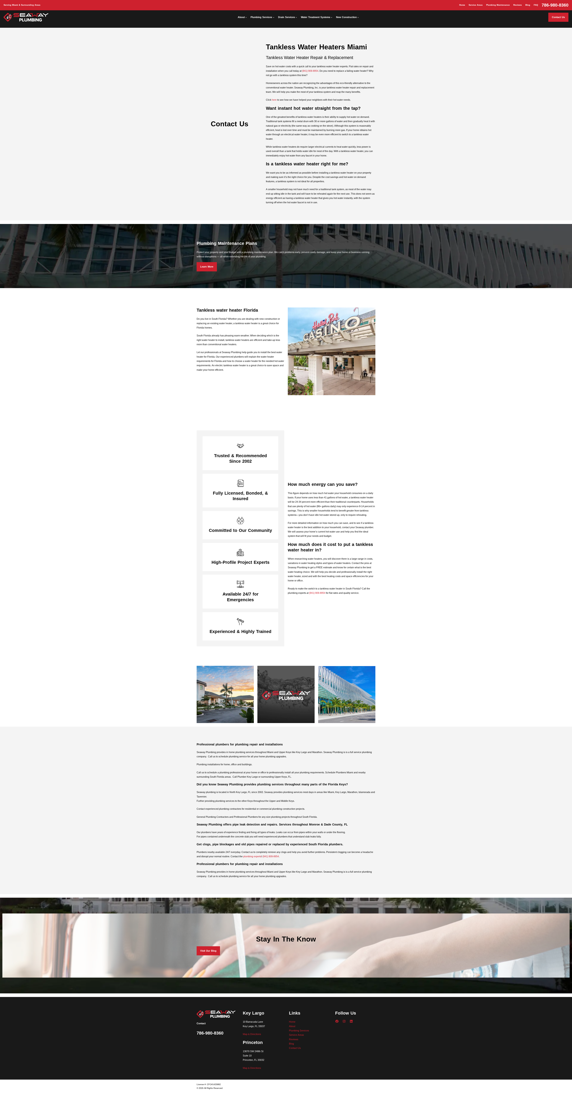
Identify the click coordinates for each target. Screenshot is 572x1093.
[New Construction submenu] (358, 17)
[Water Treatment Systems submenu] (331, 17)
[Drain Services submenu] (296, 17)
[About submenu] (246, 17)
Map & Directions (252, 1034)
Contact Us (558, 17)
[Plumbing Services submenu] (273, 17)
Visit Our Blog (208, 951)
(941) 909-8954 (310, 70)
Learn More (206, 267)
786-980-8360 (555, 5)
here (274, 99)
